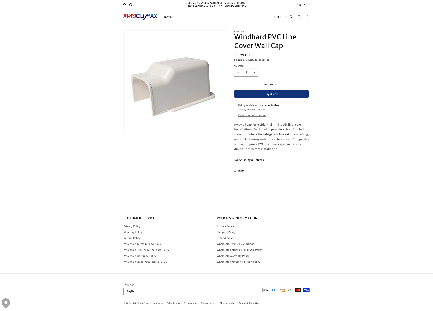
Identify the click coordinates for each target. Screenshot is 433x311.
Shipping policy (227, 303)
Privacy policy (190, 303)
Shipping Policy (132, 232)
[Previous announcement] (180, 4)
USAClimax (137, 303)
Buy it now (272, 94)
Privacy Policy (132, 226)
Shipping (239, 60)
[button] (169, 16)
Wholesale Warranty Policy (139, 256)
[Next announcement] (252, 4)
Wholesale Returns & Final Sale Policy (146, 250)
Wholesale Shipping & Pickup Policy (145, 261)
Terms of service (208, 303)
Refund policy (173, 303)
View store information (252, 115)
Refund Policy (132, 238)
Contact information (249, 303)
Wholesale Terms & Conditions (142, 243)
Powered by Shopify (153, 303)
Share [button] (241, 170)
